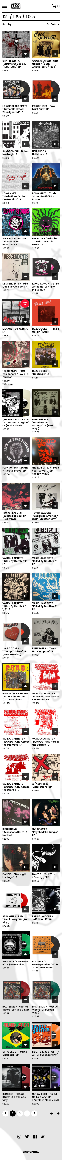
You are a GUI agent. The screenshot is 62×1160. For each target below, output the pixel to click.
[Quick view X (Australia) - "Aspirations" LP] (55, 776)
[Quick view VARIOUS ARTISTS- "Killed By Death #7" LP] (55, 550)
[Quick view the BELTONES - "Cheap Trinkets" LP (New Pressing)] (25, 641)
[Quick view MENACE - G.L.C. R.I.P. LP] (25, 321)
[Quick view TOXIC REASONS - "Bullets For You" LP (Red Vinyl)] (25, 505)
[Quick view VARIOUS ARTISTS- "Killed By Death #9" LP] (55, 596)
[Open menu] (4, 6)
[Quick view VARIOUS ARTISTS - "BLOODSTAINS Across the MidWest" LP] (25, 731)
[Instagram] (19, 1136)
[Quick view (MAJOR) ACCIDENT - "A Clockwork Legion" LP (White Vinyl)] (25, 412)
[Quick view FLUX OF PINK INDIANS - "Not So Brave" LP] (25, 460)
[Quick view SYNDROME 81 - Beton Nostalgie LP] (25, 144)
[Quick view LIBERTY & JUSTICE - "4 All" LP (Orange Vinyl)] (55, 1044)
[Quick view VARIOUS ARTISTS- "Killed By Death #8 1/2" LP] (25, 596)
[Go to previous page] (51, 1113)
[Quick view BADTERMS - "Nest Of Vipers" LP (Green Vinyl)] (55, 999)
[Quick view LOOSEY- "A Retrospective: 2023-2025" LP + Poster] (55, 954)
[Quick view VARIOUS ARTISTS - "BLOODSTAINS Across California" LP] (55, 686)
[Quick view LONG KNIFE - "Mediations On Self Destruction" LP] (25, 186)
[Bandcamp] (43, 1136)
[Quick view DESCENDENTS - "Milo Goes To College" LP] (25, 276)
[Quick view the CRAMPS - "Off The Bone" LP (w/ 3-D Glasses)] (25, 363)
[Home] (16, 6)
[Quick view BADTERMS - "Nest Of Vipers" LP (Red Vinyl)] (25, 999)
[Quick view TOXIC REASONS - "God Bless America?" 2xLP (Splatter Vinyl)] (55, 505)
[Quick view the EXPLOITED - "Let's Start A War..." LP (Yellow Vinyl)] (55, 460)
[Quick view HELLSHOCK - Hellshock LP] (55, 144)
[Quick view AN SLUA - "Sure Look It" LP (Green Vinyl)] (25, 954)
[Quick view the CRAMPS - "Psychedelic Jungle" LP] (55, 822)
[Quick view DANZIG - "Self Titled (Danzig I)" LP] (55, 867)
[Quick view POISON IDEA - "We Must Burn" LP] (55, 98)
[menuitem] (31, 24)
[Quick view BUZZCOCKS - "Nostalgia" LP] (55, 363)
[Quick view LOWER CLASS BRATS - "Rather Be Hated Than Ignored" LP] (25, 98)
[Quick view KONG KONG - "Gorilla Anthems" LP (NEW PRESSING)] (55, 276)
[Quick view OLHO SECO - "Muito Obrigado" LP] (25, 1044)
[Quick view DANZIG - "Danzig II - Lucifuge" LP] (25, 867)
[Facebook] (35, 1136)
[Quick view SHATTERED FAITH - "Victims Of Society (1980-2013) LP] (25, 53)
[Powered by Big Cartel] (31, 1152)
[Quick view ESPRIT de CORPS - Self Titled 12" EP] (55, 909)
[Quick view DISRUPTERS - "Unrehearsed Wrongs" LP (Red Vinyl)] (55, 412)
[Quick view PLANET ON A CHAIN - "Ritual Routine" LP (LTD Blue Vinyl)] (25, 686)
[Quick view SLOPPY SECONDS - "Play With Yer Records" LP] (25, 231)
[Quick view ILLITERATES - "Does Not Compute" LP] (55, 641)
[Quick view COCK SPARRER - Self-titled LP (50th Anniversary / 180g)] (55, 53)
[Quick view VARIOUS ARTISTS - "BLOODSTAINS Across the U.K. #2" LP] (25, 776)
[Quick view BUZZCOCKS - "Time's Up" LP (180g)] (55, 321)
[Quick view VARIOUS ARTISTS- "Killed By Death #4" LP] (25, 550)
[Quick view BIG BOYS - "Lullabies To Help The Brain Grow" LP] (55, 231)
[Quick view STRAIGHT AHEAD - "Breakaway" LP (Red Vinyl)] (25, 909)
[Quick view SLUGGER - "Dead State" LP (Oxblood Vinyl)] (25, 1086)
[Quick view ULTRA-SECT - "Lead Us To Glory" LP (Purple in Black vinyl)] (55, 1086)
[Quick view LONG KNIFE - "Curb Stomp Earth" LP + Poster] (55, 186)
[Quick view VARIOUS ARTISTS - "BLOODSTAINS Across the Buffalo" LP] (55, 731)
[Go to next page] (58, 1113)
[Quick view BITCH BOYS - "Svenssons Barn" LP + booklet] (25, 822)
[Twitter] (27, 1136)
